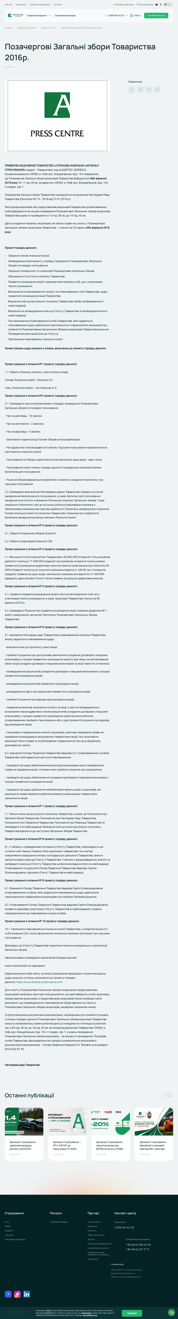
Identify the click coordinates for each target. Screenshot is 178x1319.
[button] (164, 1095)
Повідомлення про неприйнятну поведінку (98, 1253)
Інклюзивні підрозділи (124, 4)
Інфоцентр (21, 4)
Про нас (8, 4)
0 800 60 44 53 (124, 1227)
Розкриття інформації (40, 4)
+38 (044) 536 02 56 (138, 1245)
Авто (7, 1222)
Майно (8, 1226)
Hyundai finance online (98, 1248)
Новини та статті (48, 28)
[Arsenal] (15, 15)
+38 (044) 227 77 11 (137, 1249)
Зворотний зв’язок (96, 1235)
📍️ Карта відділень (145, 4)
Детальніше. (87, 1313)
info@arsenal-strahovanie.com (123, 1273)
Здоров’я (9, 1231)
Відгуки (91, 1239)
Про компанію (94, 1222)
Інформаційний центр (26, 28)
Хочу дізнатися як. (90, 1315)
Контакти (58, 4)
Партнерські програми (15, 1239)
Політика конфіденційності (100, 1244)
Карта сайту (93, 1259)
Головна (8, 28)
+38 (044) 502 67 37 (119, 1270)
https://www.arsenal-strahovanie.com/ (39, 982)
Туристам (9, 1235)
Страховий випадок (59, 1222)
